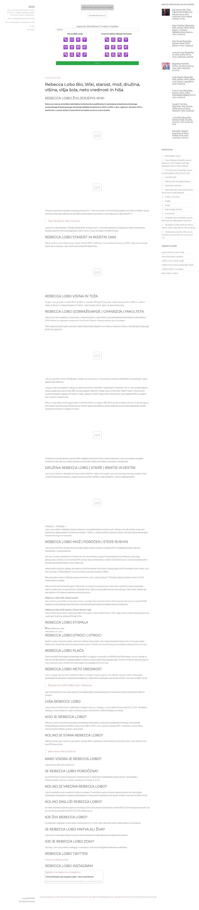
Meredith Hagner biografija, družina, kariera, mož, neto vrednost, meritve (180, 134)
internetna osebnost (173, 185)
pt (107, 897)
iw (65, 897)
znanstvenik (169, 214)
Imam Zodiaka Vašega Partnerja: (116, 34)
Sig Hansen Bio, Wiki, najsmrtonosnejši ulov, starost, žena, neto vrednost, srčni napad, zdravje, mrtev (182, 14)
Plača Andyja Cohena (173, 209)
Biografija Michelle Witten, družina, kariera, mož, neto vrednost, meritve (183, 67)
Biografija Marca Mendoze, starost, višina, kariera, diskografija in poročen (177, 219)
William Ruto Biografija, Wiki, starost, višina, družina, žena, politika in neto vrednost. (21, 12)
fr (136, 897)
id (68, 897)
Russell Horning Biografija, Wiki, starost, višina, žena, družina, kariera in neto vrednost (183, 107)
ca (78, 897)
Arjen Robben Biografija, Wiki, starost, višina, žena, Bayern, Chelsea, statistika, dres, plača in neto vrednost (183, 30)
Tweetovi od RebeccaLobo (56, 860)
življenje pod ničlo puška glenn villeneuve (70, 685)
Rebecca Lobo (65, 881)
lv (88, 897)
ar (41, 897)
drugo (167, 205)
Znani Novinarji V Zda (53, 78)
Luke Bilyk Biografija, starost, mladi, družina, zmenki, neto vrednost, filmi (182, 121)
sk (119, 897)
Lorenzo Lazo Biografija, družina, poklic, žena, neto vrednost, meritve (183, 54)
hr (142, 897)
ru (113, 897)
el (58, 897)
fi (133, 897)
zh (81, 897)
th (128, 897)
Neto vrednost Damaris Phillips (20, 22)
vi (55, 897)
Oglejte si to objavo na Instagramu (63, 872)
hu (52, 897)
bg (49, 897)
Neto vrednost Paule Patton (21, 18)
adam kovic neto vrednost (61, 751)
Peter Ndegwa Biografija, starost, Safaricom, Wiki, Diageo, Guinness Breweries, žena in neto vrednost (176, 163)
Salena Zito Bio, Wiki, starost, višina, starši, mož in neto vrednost (177, 191)
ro (110, 897)
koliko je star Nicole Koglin (173, 261)
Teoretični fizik (170, 177)
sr (116, 897)
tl (125, 897)
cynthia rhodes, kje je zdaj (173, 252)
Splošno (31, 29)
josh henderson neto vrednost (64, 221)
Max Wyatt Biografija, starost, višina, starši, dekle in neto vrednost (182, 43)
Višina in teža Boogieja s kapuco (178, 181)
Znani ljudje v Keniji (172, 156)
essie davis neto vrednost (172, 257)
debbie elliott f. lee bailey (172, 269)
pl (104, 897)
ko (85, 897)
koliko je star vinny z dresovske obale (177, 265)
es (72, 897)
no (100, 897)
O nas (32, 26)
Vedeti (97, 63)
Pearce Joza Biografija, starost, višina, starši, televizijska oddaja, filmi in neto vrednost (184, 94)
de (94, 897)
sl (122, 897)
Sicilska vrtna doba (172, 197)
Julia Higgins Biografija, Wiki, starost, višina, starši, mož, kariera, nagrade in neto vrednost (183, 80)
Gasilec (168, 201)
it (74, 897)
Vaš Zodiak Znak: (75, 34)
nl (97, 897)
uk (45, 897)
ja (155, 897)
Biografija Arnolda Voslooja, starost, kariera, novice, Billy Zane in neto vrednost (178, 226)
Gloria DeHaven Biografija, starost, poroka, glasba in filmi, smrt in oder (177, 171)
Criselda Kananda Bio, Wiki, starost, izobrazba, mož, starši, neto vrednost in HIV (177, 235)
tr (131, 897)
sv (148, 897)
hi (139, 897)
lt (90, 897)
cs (145, 897)
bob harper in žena (170, 273)
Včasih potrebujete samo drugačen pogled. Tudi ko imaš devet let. (70, 877)
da (62, 897)
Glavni (32, 6)
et (152, 897)
